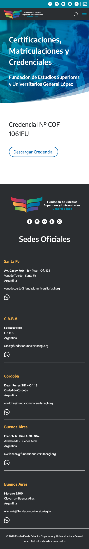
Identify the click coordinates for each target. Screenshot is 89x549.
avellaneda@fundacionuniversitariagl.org (30, 454)
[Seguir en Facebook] (50, 4)
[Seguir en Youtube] (63, 4)
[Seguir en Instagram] (57, 4)
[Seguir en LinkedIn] (70, 4)
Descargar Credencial (33, 151)
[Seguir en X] (77, 4)
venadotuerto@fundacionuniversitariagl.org (32, 288)
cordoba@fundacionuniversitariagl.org (28, 403)
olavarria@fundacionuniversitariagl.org (28, 511)
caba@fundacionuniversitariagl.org (26, 345)
